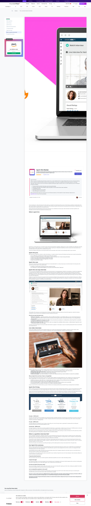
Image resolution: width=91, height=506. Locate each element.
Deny (77, 503)
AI (15, 6)
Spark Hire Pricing (9, 30)
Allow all (77, 496)
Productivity (66, 6)
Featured (33, 3)
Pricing (50, 3)
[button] (8, 6)
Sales (73, 6)
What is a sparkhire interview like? (12, 32)
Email (40, 6)
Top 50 (38, 3)
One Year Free (44, 3)
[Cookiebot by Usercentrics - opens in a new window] (9, 504)
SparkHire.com (33, 193)
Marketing (58, 6)
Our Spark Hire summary (10, 34)
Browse (27, 3)
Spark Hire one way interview (11, 26)
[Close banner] (87, 495)
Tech (79, 6)
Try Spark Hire (78, 173)
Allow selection (77, 499)
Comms (33, 6)
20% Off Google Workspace (49, 1)
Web (85, 6)
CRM (27, 6)
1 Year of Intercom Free (39, 1)
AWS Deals (57, 1)
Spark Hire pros (9, 22)
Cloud (21, 6)
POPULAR (24, 1)
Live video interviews (10, 28)
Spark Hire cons (9, 24)
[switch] (32, 502)
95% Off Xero (30, 1)
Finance (46, 6)
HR (52, 6)
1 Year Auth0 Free (67, 1)
